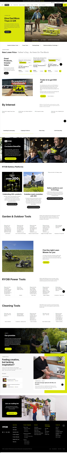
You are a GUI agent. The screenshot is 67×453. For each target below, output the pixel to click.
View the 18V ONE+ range (12, 204)
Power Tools (16, 4)
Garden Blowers (21, 65)
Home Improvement (37, 434)
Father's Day (23, 52)
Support (63, 2)
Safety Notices (58, 435)
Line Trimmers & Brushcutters (28, 436)
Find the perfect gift (8, 33)
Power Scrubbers (26, 443)
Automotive (36, 427)
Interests (36, 424)
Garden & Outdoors (22, 4)
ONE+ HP (46, 432)
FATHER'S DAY (35, 39)
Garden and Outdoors (27, 433)
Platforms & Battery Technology (50, 45)
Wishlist (53, 2)
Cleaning (28, 4)
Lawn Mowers (26, 434)
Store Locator (58, 437)
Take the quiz (46, 262)
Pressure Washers (27, 442)
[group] (25, 65)
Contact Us (58, 424)
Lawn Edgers (26, 437)
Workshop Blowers (35, 64)
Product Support (16, 434)
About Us (57, 427)
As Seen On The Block (39, 52)
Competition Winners (59, 431)
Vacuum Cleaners (26, 441)
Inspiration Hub (15, 432)
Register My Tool (16, 439)
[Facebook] (2, 432)
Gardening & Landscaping (38, 433)
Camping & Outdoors (37, 428)
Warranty (14, 441)
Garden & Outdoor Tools (12, 45)
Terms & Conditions (51, 96)
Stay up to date (11, 413)
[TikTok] (8, 432)
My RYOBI (14, 427)
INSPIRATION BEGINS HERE (54, 39)
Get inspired (4, 373)
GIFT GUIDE (43, 39)
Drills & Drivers (26, 431)
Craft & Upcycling (37, 431)
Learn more (42, 0)
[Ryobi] (6, 5)
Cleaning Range (35, 45)
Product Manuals (16, 436)
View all (6, 73)
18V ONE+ (36, 4)
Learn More (43, 96)
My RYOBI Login (58, 4)
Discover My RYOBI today (10, 158)
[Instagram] (4, 432)
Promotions (43, 4)
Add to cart (31, 71)
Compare (26, 71)
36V (39, 4)
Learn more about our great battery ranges (55, 198)
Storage (32, 4)
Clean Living (36, 430)
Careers (57, 428)
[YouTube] (6, 432)
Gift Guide (15, 429)
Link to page (62, 385)
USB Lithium (47, 431)
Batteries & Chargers (27, 428)
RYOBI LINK (47, 434)
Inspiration (58, 2)
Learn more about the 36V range (33, 207)
